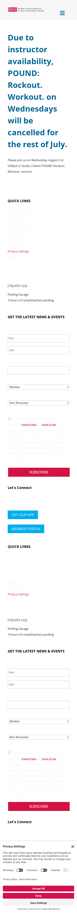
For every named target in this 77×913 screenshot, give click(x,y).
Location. (16, 395)
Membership (16, 208)
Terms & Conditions (21, 228)
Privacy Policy (17, 234)
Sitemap (13, 257)
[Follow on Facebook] (10, 501)
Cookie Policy (16, 246)
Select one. (18, 380)
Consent (16, 411)
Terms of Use (49, 424)
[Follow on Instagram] (25, 501)
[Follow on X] (18, 501)
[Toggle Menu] (62, 13)
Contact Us (15, 220)
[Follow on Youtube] (32, 501)
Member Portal (25, 528)
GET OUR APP (22, 514)
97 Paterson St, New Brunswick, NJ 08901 (35, 306)
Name (13, 329)
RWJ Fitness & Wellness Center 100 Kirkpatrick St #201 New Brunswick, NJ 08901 (28, 271)
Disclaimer (15, 240)
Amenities (14, 560)
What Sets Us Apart (21, 214)
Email (13, 362)
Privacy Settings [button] (18, 251)
